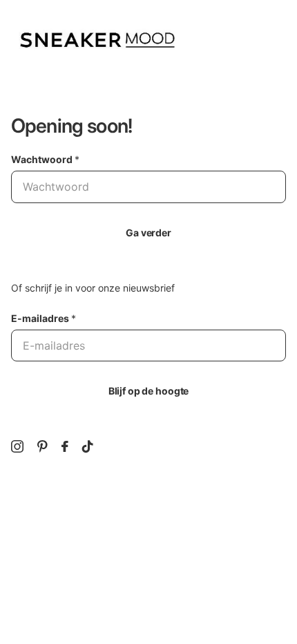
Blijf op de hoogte (148, 391)
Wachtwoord (45, 159)
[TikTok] (87, 446)
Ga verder (148, 232)
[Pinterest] (42, 446)
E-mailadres (43, 318)
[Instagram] (17, 446)
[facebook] (64, 446)
